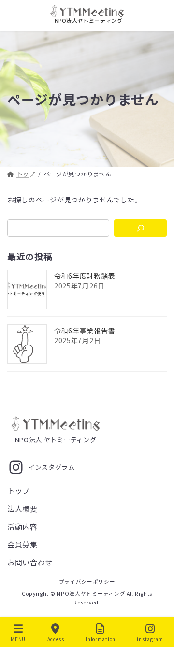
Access (55, 638)
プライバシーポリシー (87, 582)
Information (101, 638)
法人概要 (22, 509)
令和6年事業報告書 (84, 330)
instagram (150, 638)
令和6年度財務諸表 (84, 276)
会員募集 (22, 545)
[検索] (140, 228)
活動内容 (22, 527)
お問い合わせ (30, 563)
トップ (18, 491)
